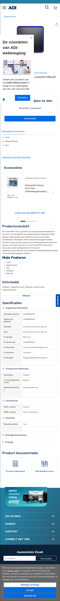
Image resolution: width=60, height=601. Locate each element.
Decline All (30, 595)
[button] (58, 300)
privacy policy (13, 570)
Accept (30, 590)
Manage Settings (30, 584)
